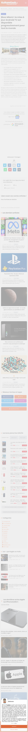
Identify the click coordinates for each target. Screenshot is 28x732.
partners (9, 704)
